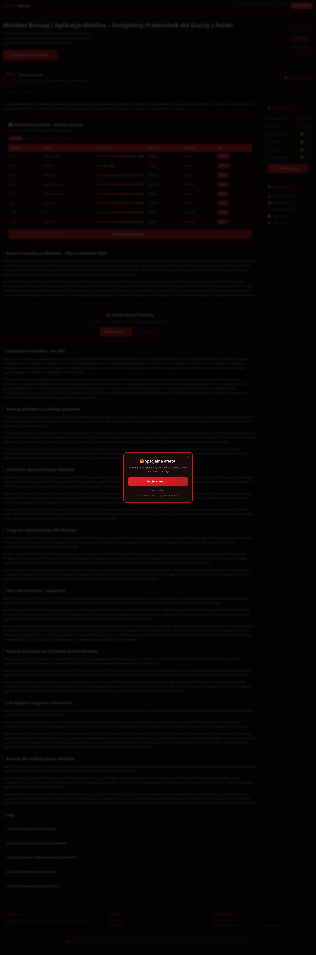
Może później (158, 490)
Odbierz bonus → (158, 481)
